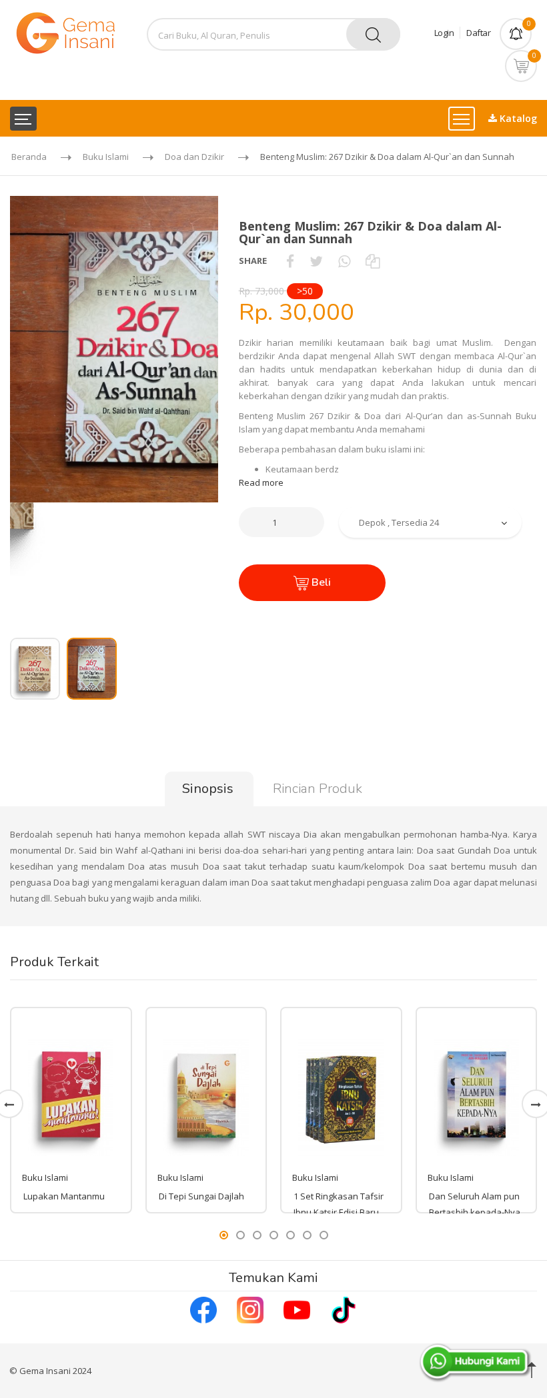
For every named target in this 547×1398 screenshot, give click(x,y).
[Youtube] (297, 1309)
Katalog (517, 118)
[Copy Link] (373, 260)
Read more (261, 482)
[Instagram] (250, 1309)
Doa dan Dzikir (194, 157)
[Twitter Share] (316, 260)
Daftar (478, 33)
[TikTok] (343, 1309)
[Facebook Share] (290, 260)
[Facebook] (203, 1309)
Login (444, 33)
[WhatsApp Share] (344, 260)
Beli (320, 582)
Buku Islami (106, 157)
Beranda (29, 157)
